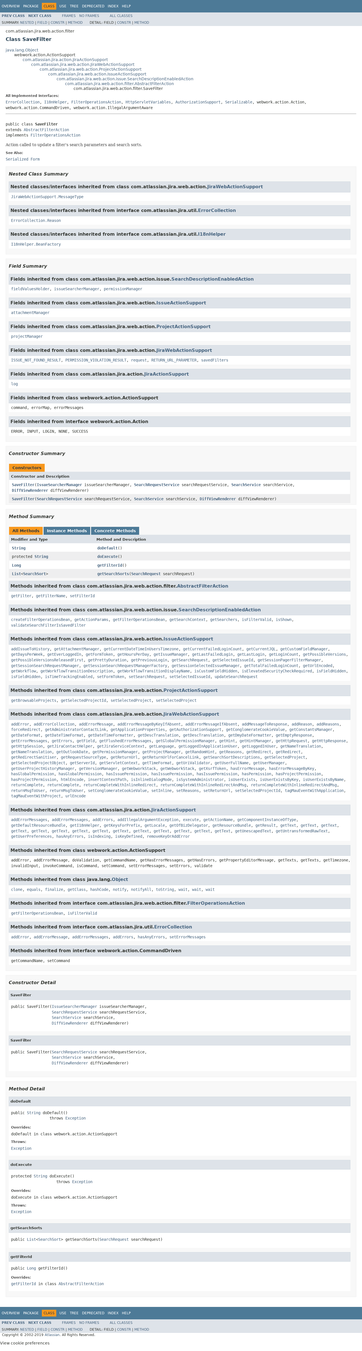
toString (165, 889)
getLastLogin (250, 654)
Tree (74, 6)
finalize (54, 889)
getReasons (230, 752)
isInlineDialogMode (151, 779)
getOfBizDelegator (188, 825)
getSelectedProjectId (83, 700)
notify (119, 889)
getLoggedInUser (259, 746)
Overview (11, 6)
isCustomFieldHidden (215, 671)
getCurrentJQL (261, 649)
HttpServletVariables (148, 102)
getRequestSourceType (83, 757)
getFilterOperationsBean (139, 619)
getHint (227, 741)
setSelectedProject (131, 700)
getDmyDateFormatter (249, 735)
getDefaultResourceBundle (38, 825)
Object (120, 879)
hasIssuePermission (126, 774)
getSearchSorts (113, 573)
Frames (69, 16)
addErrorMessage (96, 724)
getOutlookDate (72, 752)
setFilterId (82, 596)
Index (113, 6)
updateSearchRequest (236, 676)
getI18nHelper (84, 825)
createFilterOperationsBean (40, 619)
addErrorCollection (54, 724)
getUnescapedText (253, 831)
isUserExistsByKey (279, 779)
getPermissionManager (115, 752)
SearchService (246, 484)
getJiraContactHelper (69, 746)
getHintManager (255, 741)
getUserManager (269, 763)
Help (126, 6)
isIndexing (99, 836)
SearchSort (34, 573)
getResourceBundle (231, 825)
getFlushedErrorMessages (125, 741)
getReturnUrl (124, 757)
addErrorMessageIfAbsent (211, 724)
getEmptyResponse (294, 735)
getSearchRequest (190, 660)
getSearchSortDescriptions (231, 757)
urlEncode (75, 796)
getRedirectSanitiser (33, 757)
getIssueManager (171, 654)
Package (31, 6)
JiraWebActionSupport (235, 186)
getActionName (218, 819)
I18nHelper (55, 102)
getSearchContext (187, 619)
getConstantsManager (310, 729)
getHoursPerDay (133, 654)
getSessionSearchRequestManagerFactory (125, 665)
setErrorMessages (187, 937)
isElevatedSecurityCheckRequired (277, 671)
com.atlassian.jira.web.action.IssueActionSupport (97, 74)
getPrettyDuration (107, 660)
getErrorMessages (29, 741)
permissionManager (123, 289)
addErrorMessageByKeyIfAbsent (149, 724)
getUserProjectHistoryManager (42, 768)
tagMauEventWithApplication (314, 790)
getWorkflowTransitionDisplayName (153, 671)
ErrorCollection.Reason (36, 220)
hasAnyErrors (69, 836)
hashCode (99, 889)
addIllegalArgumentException (147, 819)
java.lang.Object (22, 50)
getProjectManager (161, 752)
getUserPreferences (31, 836)
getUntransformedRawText (302, 831)
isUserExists (241, 779)
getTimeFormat (157, 763)
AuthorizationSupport (198, 102)
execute (191, 819)
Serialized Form (23, 159)
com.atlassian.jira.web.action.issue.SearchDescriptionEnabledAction (125, 79)
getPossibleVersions (324, 654)
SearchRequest (146, 573)
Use (62, 6)
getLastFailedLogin (212, 654)
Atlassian (52, 1335)
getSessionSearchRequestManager (45, 665)
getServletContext (118, 763)
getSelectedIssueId (232, 660)
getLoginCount (283, 654)
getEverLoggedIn (64, 654)
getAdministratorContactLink (75, 729)
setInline (161, 790)
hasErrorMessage (247, 768)
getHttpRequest (291, 741)
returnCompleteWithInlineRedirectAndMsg (203, 785)
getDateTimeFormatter (110, 735)
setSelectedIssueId (189, 676)
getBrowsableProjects (33, 700)
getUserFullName (232, 763)
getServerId (82, 763)
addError (20, 724)
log (14, 384)
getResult (265, 825)
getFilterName (50, 596)
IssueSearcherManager (59, 484)
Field (42, 23)
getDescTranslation (158, 735)
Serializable (238, 102)
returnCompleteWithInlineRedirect (119, 785)
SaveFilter (23, 484)
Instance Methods (67, 531)
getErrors (62, 741)
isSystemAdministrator (200, 779)
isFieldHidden (331, 671)
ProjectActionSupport (183, 326)
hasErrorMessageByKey (291, 768)
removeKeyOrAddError (168, 836)
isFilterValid (256, 619)
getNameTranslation (300, 746)
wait (183, 889)
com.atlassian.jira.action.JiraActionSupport (65, 59)
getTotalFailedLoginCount (271, 665)
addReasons (327, 724)
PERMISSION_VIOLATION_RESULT (95, 360)
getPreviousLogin (149, 660)
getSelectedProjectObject (38, 763)
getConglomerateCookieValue (255, 729)
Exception (75, 1118)
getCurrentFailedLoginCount (212, 649)
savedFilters (214, 360)
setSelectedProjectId (257, 790)
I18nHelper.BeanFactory (36, 244)
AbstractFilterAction (46, 129)
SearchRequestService (156, 484)
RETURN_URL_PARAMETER (174, 360)
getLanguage (161, 746)
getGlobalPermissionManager (185, 741)
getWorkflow (23, 671)
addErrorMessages (29, 819)
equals (33, 889)
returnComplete (27, 785)
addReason (302, 724)
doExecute (107, 556)
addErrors (102, 819)
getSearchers (223, 619)
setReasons (187, 790)
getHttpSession (27, 746)
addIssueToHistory (30, 649)
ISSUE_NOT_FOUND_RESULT (36, 360)
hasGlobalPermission (32, 774)
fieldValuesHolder (30, 289)
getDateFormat (25, 735)
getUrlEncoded (317, 665)
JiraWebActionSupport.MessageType (47, 196)
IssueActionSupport (181, 303)
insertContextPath (107, 779)
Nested (27, 23)
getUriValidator (193, 763)
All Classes (121, 16)
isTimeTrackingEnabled (68, 676)
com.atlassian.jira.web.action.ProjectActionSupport (90, 69)
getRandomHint (200, 752)
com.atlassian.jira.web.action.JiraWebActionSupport (82, 64)
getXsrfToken (212, 768)
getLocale (155, 825)
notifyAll (141, 889)
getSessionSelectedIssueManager (206, 665)
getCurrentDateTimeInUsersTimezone (141, 649)
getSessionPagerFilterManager (289, 660)
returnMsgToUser (28, 790)
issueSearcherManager (76, 289)
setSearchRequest (147, 676)
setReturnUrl (216, 790)
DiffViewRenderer (30, 490)
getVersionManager (98, 768)
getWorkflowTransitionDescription (76, 671)
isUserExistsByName (323, 779)
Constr (57, 23)
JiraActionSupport (166, 374)
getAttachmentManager (76, 649)
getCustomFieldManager (304, 649)
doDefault (107, 548)
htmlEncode (72, 779)
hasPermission (256, 774)
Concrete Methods (115, 531)
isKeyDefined (128, 836)
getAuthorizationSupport (195, 729)
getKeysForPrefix (122, 825)
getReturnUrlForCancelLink (170, 757)
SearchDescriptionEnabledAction (212, 279)
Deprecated (93, 6)
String (18, 548)
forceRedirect (25, 729)
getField (86, 741)
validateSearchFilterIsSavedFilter (48, 625)
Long (16, 565)
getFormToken (99, 654)
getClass (77, 889)
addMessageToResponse (264, 724)
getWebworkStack (139, 768)
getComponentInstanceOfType (266, 819)
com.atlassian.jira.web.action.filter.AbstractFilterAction (119, 83)
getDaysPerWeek (27, 654)
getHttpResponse (329, 741)
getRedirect (258, 752)
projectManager (27, 336)
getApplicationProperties (138, 729)
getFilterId (109, 565)
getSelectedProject (284, 757)
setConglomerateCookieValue (117, 790)
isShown (284, 619)
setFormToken (110, 676)
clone (16, 889)
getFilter (21, 596)
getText (288, 825)
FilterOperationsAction (96, 102)
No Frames (89, 16)
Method (75, 23)
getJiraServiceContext (121, 746)
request (139, 360)
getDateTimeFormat (64, 735)
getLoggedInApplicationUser (207, 746)
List (16, 573)
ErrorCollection (23, 102)
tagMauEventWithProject (36, 796)
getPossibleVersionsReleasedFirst (47, 660)
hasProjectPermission (298, 774)
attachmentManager (30, 312)
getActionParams (91, 619)
